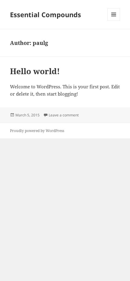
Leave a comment (64, 115)
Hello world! (35, 71)
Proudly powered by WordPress (37, 130)
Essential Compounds (45, 14)
